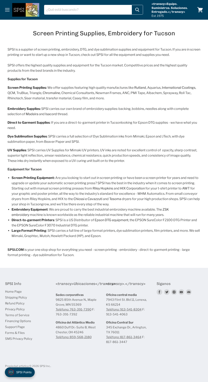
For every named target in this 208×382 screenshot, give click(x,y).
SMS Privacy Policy (18, 339)
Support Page (15, 327)
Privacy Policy (15, 309)
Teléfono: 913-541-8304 (124, 309)
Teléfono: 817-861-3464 (123, 337)
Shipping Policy (16, 297)
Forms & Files (15, 333)
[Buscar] (137, 9)
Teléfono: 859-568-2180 (74, 337)
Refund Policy (15, 303)
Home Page (13, 291)
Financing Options (18, 321)
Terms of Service (17, 315)
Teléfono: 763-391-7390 (73, 309)
